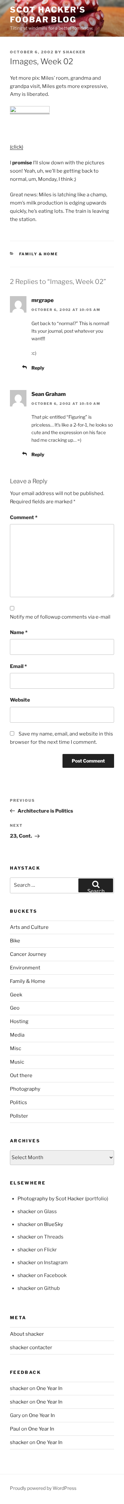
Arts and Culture (29, 927)
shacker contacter (31, 1348)
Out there (21, 1075)
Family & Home (38, 254)
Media (17, 1035)
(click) (16, 147)
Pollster (19, 1116)
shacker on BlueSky (40, 1224)
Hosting (19, 1021)
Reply (37, 368)
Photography (25, 1089)
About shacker (27, 1334)
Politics (18, 1102)
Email (18, 666)
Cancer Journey (28, 954)
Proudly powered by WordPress (43, 1488)
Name (18, 632)
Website (20, 700)
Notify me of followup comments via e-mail (60, 617)
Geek (16, 995)
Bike (15, 941)
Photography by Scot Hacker (51, 1199)
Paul (15, 1429)
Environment (25, 968)
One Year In (49, 1388)
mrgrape (42, 300)
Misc (15, 1048)
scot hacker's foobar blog (48, 14)
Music (17, 1062)
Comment (23, 517)
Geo (15, 1008)
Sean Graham (48, 394)
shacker (74, 52)
